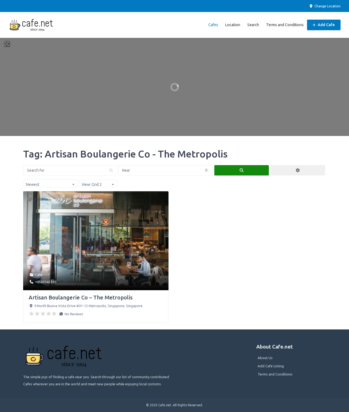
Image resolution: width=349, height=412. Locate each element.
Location (232, 25)
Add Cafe (326, 25)
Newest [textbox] (32, 184)
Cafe (38, 275)
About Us (265, 358)
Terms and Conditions (285, 25)
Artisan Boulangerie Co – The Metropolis (81, 297)
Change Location (327, 6)
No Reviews (73, 314)
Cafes (213, 25)
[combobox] (50, 183)
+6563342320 (45, 282)
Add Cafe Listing (271, 366)
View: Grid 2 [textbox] (92, 184)
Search (253, 25)
